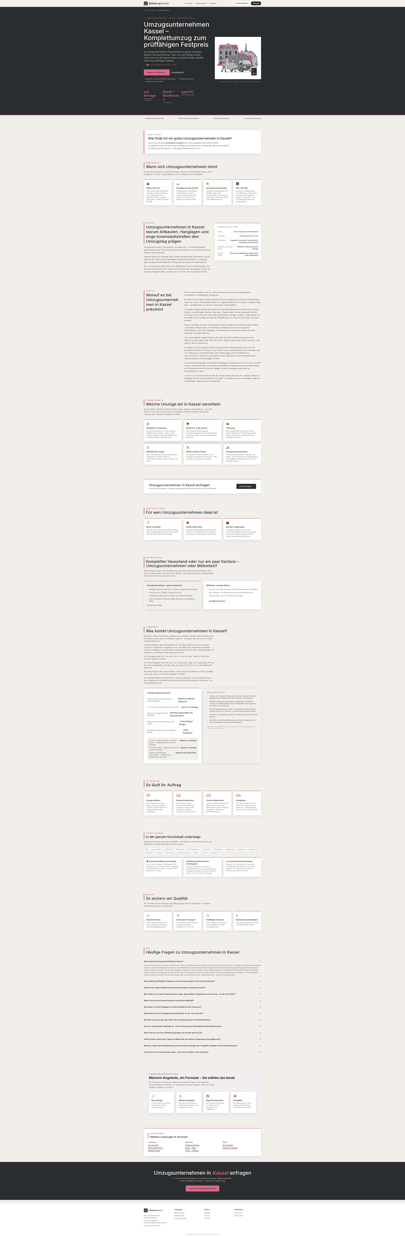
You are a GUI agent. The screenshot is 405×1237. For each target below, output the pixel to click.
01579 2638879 (242, 3)
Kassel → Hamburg (191, 1151)
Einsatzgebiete (201, 3)
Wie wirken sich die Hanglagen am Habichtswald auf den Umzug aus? (202, 1007)
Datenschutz (238, 1215)
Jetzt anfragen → (246, 486)
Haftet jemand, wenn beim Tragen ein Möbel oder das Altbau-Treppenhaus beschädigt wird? (202, 1039)
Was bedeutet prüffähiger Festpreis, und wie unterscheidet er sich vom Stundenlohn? (202, 981)
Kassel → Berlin (190, 1148)
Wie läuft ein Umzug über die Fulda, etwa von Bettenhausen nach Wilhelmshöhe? (202, 1020)
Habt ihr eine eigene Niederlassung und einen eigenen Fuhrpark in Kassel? (202, 987)
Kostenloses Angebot (230, 1148)
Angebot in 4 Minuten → (157, 72)
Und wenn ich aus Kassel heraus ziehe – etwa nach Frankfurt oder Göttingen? (202, 1052)
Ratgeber (213, 3)
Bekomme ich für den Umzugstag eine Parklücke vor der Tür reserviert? (202, 1013)
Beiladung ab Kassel (192, 1145)
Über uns (207, 1215)
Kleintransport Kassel (155, 1148)
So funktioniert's (177, 72)
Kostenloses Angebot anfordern (202, 1188)
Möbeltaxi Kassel (154, 1151)
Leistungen (188, 3)
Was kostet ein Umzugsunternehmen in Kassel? (202, 961)
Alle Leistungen (153, 1145)
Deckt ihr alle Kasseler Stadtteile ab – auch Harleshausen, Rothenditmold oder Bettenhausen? (202, 1026)
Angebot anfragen (180, 1218)
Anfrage (256, 3)
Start (145, 10)
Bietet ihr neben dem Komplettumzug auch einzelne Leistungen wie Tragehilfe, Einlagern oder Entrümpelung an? (202, 1045)
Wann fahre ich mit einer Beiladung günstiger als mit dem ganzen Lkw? (202, 1032)
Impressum (238, 1213)
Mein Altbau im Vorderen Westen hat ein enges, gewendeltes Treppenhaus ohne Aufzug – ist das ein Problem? (202, 994)
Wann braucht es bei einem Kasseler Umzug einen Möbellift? (202, 1000)
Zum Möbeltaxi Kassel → (218, 601)
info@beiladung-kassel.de (158, 1223)
